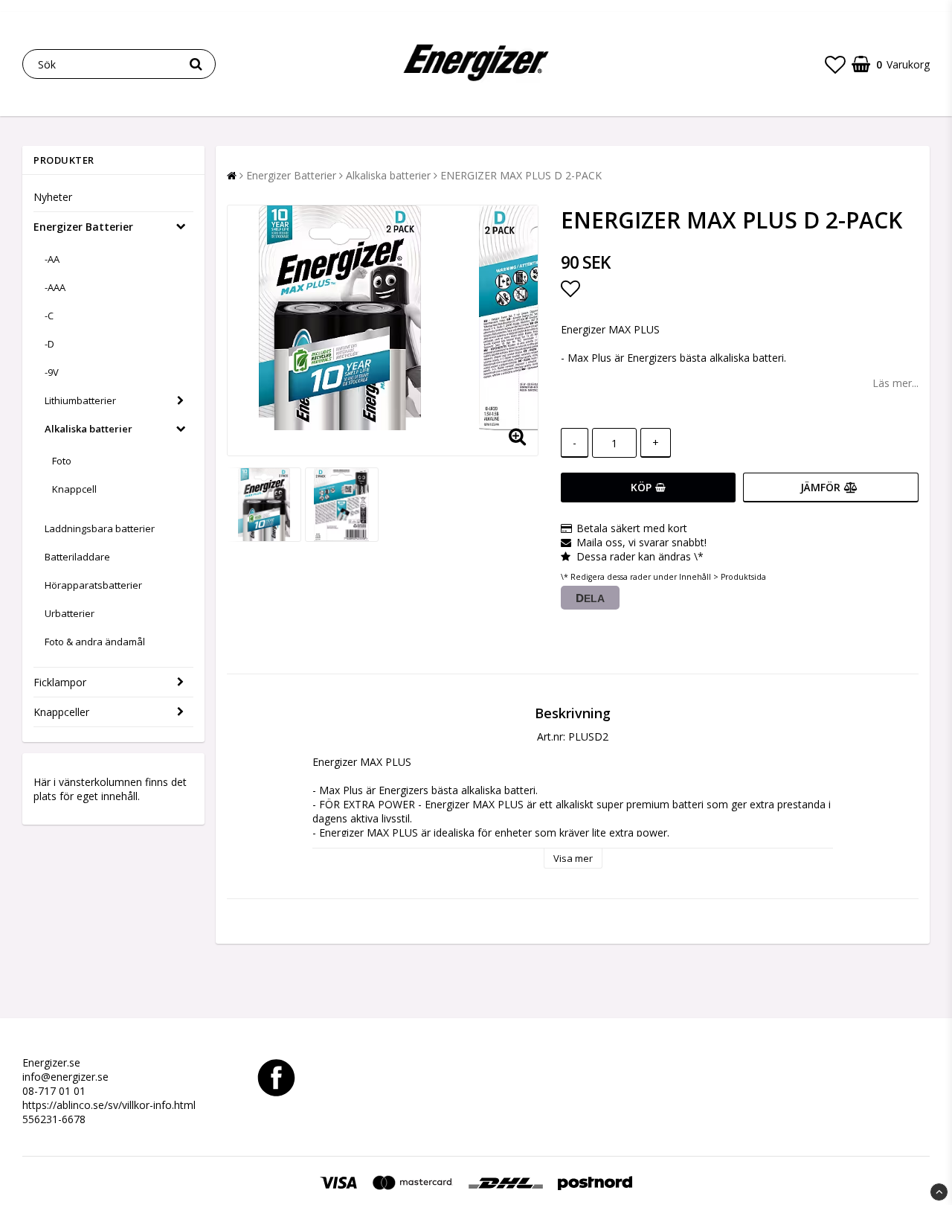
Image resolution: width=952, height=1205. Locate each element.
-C (49, 315)
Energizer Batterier (83, 227)
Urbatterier (69, 613)
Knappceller (61, 712)
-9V (52, 372)
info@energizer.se (65, 1077)
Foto (61, 460)
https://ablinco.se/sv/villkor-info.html (109, 1105)
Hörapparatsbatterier (93, 585)
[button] (835, 64)
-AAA (55, 287)
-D (49, 344)
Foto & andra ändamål (95, 641)
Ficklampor (59, 682)
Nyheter (52, 197)
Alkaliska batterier (88, 428)
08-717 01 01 (54, 1091)
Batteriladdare (77, 556)
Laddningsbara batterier (100, 528)
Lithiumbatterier (80, 400)
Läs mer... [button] (895, 383)
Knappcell (74, 489)
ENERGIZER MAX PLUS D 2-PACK (521, 175)
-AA (52, 259)
